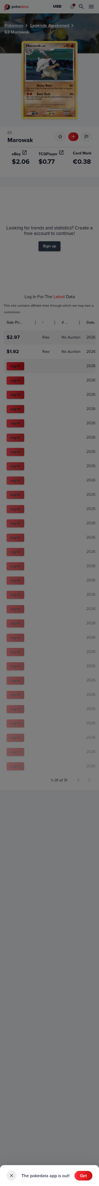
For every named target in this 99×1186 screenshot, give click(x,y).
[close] (11, 1176)
